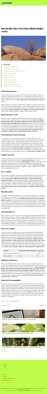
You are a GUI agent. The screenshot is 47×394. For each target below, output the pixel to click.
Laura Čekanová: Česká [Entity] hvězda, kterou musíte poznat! (21, 347)
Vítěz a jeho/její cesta (11, 80)
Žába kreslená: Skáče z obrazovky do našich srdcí (17, 333)
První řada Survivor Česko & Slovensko (15, 71)
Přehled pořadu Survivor (12, 67)
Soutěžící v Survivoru (11, 73)
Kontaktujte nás (15, 301)
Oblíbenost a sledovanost (12, 84)
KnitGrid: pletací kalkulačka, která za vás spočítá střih (19, 319)
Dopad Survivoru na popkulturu (13, 86)
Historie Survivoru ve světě (12, 69)
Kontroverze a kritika (11, 82)
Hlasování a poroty (10, 77)
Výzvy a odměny (10, 75)
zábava (44, 305)
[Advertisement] (23, 14)
